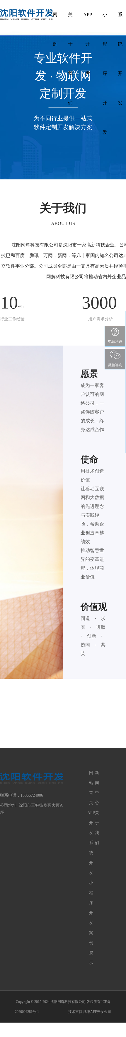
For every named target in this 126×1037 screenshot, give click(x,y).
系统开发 (120, 19)
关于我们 (70, 19)
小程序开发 (105, 19)
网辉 (55, 19)
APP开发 (87, 19)
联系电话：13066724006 (21, 795)
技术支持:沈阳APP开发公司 (89, 1012)
